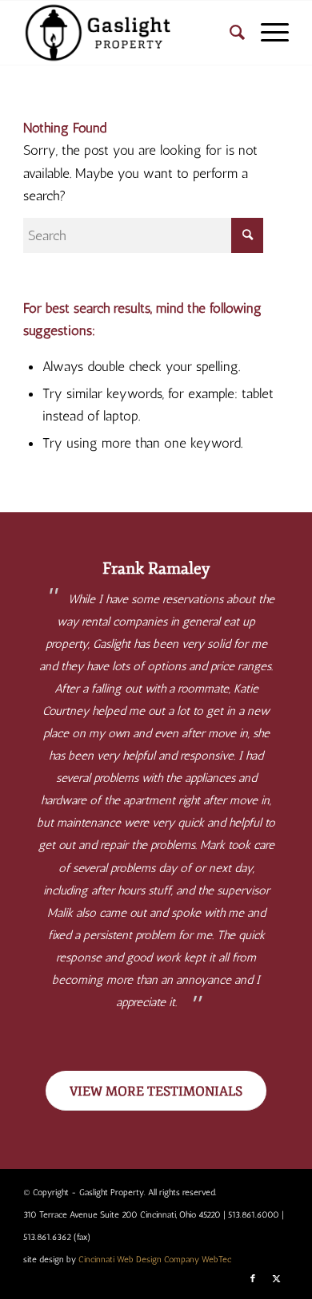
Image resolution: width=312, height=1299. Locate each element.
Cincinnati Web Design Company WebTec (154, 1259)
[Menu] (267, 33)
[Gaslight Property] (129, 33)
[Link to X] (277, 1279)
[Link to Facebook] (253, 1279)
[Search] (229, 33)
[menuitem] (229, 33)
